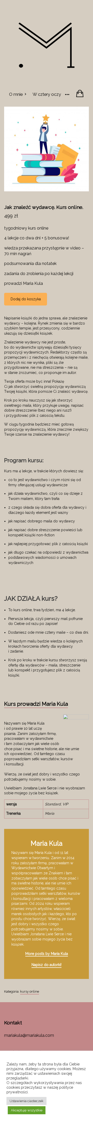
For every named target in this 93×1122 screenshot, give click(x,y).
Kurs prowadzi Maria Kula (36, 704)
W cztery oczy (47, 94)
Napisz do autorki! (46, 965)
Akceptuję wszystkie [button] (26, 1110)
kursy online (29, 991)
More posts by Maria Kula (46, 954)
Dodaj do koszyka (26, 299)
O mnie (16, 94)
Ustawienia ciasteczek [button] (26, 1101)
